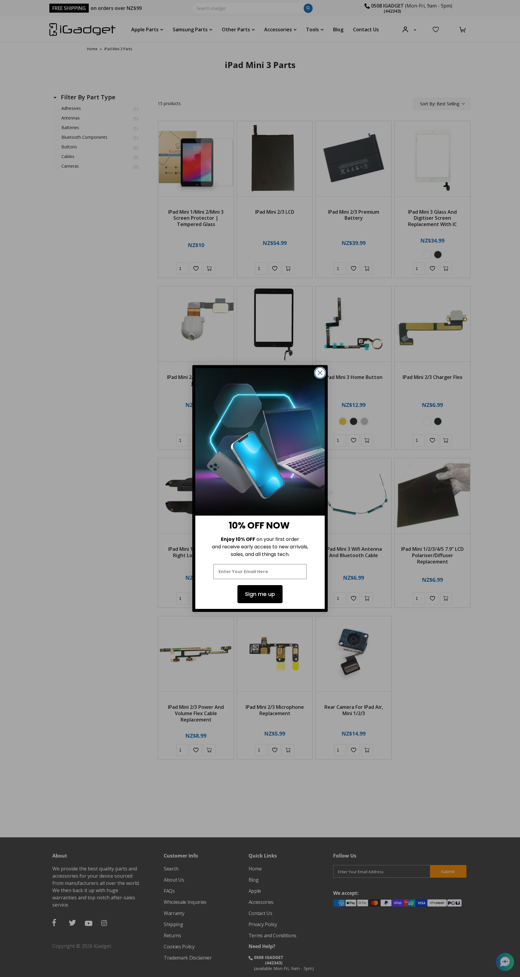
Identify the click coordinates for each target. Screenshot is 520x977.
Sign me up (260, 594)
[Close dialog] (320, 373)
